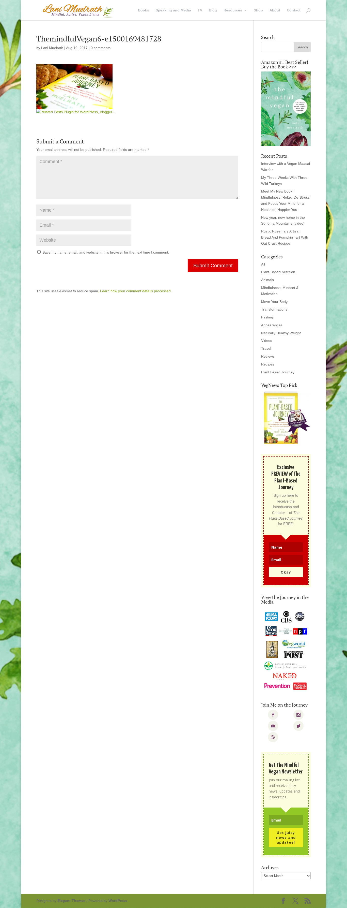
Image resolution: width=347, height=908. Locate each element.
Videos (266, 341)
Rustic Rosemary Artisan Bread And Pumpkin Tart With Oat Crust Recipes (284, 237)
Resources (233, 10)
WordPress (117, 901)
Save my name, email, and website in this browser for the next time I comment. (105, 252)
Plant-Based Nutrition (278, 272)
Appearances (271, 325)
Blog (213, 10)
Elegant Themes (71, 901)
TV (200, 10)
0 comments (101, 48)
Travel (266, 348)
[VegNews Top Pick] (286, 418)
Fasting (267, 317)
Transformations (274, 309)
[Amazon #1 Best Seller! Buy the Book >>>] (286, 108)
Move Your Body (274, 302)
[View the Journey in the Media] (286, 651)
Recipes (267, 364)
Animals (267, 280)
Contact (294, 10)
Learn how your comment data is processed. (136, 291)
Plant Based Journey (277, 372)
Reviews (268, 356)
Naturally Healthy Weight (281, 333)
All (263, 264)
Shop (258, 10)
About (275, 10)
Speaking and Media (173, 10)
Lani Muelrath (52, 48)
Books (143, 10)
